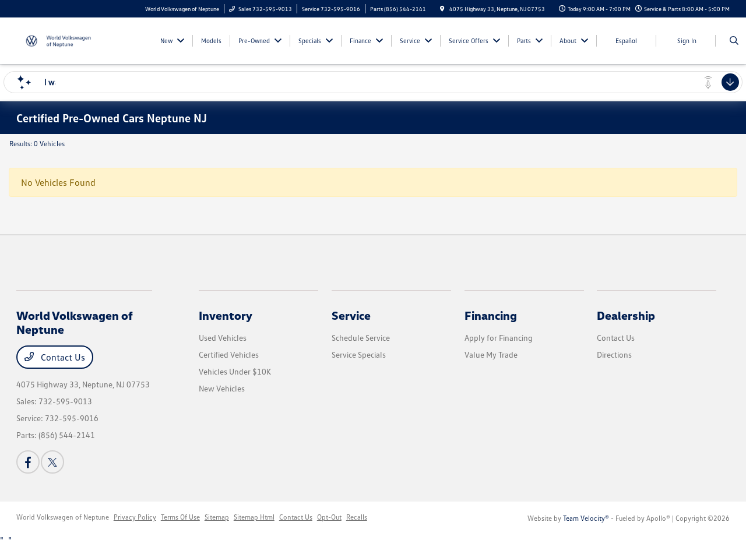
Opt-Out (329, 517)
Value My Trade (491, 354)
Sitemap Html (254, 517)
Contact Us (61, 357)
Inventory (225, 315)
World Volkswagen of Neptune (62, 517)
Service (351, 315)
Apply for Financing (499, 338)
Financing (491, 315)
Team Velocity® (586, 518)
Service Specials (359, 354)
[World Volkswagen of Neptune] (69, 39)
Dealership (626, 315)
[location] (442, 8)
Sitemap (217, 517)
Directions (614, 354)
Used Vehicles (223, 338)
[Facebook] (28, 462)
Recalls (356, 517)
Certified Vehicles (229, 354)
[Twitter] (52, 462)
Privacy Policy (135, 517)
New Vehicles (222, 388)
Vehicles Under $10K (235, 371)
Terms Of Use (180, 517)
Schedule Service (361, 338)
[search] (734, 41)
